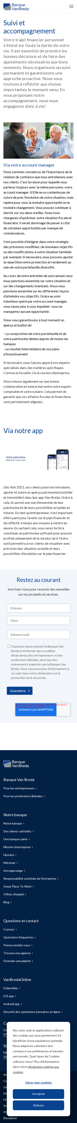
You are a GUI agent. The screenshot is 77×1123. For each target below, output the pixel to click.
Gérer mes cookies (38, 1082)
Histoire (8, 855)
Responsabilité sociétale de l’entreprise (29, 878)
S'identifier (10, 988)
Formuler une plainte (17, 961)
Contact (9, 929)
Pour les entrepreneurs (19, 788)
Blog (6, 902)
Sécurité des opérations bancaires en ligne (31, 1012)
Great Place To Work (17, 886)
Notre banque (12, 823)
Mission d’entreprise (17, 847)
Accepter (38, 1094)
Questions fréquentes (18, 937)
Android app (11, 1004)
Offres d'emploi (13, 894)
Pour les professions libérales (23, 796)
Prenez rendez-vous (16, 945)
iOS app (8, 996)
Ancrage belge (13, 870)
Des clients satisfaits (17, 831)
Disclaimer (10, 1118)
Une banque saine (15, 839)
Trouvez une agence (17, 953)
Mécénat (9, 863)
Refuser (38, 1105)
